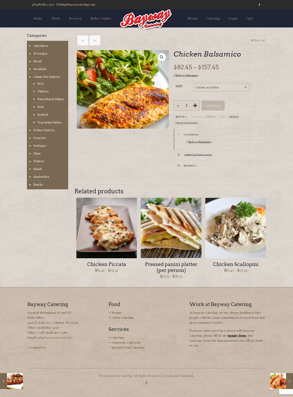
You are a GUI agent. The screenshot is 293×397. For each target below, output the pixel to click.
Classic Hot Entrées (46, 77)
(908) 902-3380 (56, 332)
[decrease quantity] (178, 105)
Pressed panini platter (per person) (171, 267)
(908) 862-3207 (44, 4)
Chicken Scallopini (236, 264)
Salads (37, 169)
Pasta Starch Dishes (50, 99)
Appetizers (40, 46)
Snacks (38, 184)
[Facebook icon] (259, 5)
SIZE (179, 86)
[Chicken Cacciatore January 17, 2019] (281, 381)
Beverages (40, 53)
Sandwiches (41, 177)
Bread (37, 61)
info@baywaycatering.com (77, 4)
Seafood (42, 114)
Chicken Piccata (106, 264)
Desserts (39, 138)
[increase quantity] (195, 105)
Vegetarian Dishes (49, 122)
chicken (233, 116)
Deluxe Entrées (44, 130)
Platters (38, 161)
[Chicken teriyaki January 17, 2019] (11, 381)
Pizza (36, 153)
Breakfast (39, 69)
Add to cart (213, 106)
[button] (162, 57)
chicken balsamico (186, 122)
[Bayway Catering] (146, 20)
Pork (40, 107)
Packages (39, 146)
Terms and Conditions (179, 376)
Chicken (210, 116)
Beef (40, 83)
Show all (259, 40)
